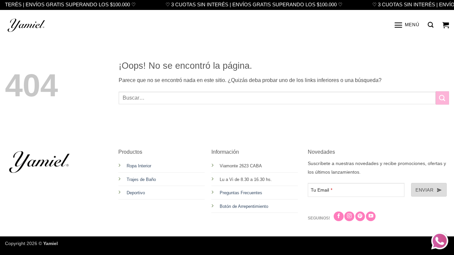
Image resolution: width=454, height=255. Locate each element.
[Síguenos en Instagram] (349, 216)
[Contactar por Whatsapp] (440, 241)
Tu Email (321, 190)
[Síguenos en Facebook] (338, 216)
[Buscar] (430, 25)
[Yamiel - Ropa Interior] (27, 25)
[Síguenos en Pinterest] (360, 216)
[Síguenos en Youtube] (371, 216)
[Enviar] (442, 97)
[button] (406, 25)
